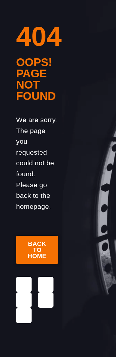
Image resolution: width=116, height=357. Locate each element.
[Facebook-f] (24, 284)
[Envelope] (24, 300)
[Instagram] (45, 284)
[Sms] (24, 315)
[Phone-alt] (45, 300)
